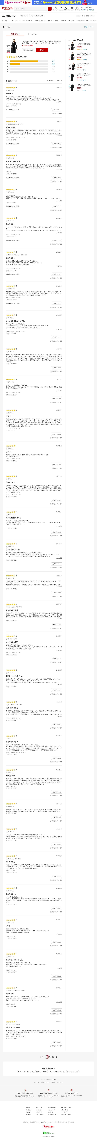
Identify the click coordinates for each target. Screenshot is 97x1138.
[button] (61, 9)
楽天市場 (4, 20)
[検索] (50, 9)
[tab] (15, 34)
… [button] (9, 20)
